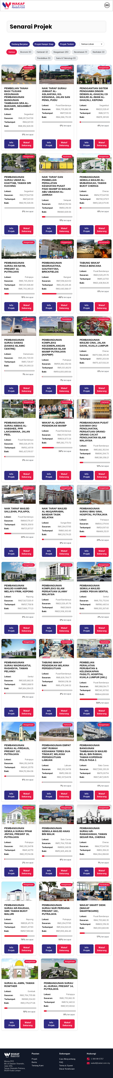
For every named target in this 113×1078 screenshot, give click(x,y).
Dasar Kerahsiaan (67, 1069)
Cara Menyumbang (67, 1059)
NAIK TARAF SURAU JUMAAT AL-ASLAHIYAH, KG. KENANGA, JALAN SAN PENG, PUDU (56, 94)
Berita (34, 1062)
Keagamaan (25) (61, 52)
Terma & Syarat (66, 1066)
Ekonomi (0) (25, 52)
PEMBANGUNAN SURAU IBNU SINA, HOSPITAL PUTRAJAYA (93, 511)
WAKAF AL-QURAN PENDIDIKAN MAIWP (54, 424)
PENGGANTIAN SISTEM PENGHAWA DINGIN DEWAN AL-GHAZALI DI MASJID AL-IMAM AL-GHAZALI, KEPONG (94, 94)
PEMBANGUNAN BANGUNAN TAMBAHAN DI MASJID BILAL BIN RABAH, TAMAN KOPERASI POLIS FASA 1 (93, 752)
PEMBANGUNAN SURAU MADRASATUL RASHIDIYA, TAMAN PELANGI (17, 667)
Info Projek (11, 144)
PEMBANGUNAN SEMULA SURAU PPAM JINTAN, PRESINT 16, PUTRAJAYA (18, 833)
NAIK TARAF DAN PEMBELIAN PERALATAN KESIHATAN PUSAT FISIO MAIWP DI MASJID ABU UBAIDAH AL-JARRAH (56, 186)
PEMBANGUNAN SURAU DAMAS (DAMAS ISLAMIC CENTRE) (14, 344)
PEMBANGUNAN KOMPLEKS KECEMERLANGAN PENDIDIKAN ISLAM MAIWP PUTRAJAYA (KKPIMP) (54, 347)
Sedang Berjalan (20, 44)
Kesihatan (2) (99, 52)
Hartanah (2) (42, 52)
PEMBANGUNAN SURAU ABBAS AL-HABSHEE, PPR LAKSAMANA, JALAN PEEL (17, 428)
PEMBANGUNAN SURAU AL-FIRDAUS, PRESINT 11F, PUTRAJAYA (16, 750)
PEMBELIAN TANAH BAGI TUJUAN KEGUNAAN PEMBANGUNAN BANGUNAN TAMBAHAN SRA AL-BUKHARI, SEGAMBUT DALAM (17, 98)
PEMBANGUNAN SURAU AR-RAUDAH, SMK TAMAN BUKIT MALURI (16, 909)
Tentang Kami (38, 1066)
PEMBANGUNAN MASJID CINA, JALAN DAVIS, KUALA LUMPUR (94, 343)
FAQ (61, 1062)
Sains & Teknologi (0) (66, 58)
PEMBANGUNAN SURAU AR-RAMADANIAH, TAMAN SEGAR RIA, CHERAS (93, 833)
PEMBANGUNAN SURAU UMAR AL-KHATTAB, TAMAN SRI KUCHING (17, 181)
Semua (12, 52)
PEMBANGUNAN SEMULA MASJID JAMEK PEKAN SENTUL (94, 588)
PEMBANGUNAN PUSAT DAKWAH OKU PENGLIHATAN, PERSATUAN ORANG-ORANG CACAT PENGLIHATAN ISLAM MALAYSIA (94, 431)
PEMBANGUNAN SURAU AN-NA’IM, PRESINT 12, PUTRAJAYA (15, 267)
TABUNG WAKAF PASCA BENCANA (90, 264)
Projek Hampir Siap (44, 44)
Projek (34, 1059)
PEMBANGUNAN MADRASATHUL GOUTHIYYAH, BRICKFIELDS (52, 267)
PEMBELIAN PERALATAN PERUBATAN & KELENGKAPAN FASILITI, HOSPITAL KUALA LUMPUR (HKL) (93, 670)
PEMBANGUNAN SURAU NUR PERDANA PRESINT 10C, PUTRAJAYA (56, 909)
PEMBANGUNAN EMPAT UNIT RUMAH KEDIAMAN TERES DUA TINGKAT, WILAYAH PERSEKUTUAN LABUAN (56, 752)
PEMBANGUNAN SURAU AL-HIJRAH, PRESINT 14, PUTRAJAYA (58, 986)
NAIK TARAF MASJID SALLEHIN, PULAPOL (17, 510)
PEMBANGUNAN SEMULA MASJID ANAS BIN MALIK (56, 831)
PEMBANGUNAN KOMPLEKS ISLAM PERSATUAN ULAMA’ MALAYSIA (54, 590)
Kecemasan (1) (80, 52)
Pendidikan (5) (44, 58)
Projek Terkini (67, 44)
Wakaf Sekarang (26, 144)
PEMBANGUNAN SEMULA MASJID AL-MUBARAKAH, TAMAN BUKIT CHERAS (93, 181)
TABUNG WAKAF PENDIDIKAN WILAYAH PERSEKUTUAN (55, 665)
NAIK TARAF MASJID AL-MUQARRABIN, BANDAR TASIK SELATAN (54, 513)
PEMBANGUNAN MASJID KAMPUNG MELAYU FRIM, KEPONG (18, 588)
